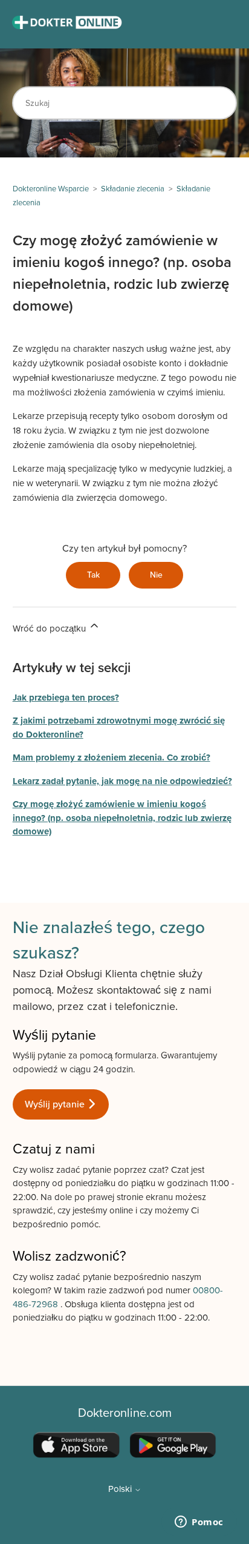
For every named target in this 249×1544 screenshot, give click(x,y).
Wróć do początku (50, 628)
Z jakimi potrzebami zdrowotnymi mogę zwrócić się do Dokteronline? (119, 727)
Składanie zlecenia (132, 189)
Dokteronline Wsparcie (51, 189)
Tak (93, 575)
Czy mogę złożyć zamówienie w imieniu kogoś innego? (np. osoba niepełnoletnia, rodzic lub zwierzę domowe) (122, 818)
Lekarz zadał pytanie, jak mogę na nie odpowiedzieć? (122, 781)
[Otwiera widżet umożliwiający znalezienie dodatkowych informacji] (199, 1523)
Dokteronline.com (125, 1413)
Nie (156, 575)
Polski (121, 1489)
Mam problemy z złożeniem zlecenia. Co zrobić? (111, 757)
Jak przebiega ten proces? (66, 697)
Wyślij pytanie (56, 1104)
